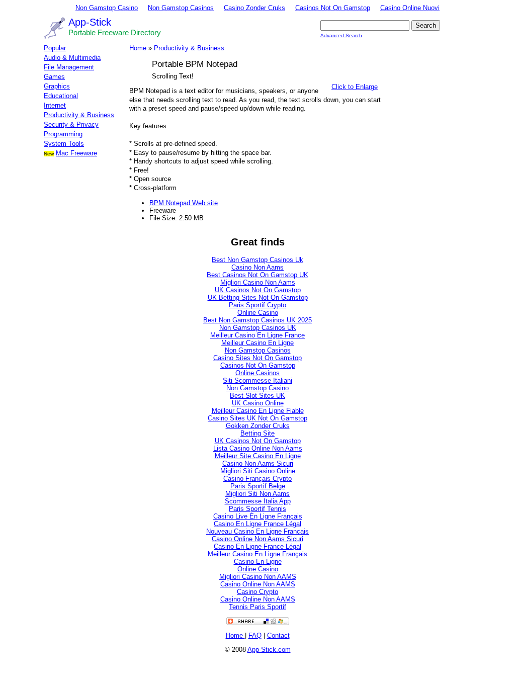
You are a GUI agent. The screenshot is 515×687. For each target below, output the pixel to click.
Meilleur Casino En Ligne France (257, 335)
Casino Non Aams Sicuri (257, 463)
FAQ (255, 635)
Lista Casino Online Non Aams (257, 448)
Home (137, 48)
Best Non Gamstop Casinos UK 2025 (257, 320)
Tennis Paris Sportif (257, 607)
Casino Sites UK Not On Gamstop (257, 418)
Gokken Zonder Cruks (258, 426)
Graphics (57, 86)
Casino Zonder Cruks (254, 8)
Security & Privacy (71, 124)
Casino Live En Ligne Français (257, 516)
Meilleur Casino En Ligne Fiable (258, 410)
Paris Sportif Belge (257, 486)
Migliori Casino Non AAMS (257, 576)
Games (54, 76)
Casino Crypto (257, 591)
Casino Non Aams (257, 267)
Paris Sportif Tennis (257, 508)
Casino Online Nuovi (410, 8)
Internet (55, 105)
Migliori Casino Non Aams (257, 282)
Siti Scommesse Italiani (257, 380)
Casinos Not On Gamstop (332, 8)
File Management (69, 67)
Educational (61, 96)
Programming (63, 134)
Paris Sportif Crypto (257, 305)
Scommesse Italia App (258, 501)
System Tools (64, 143)
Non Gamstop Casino (106, 8)
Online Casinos (257, 373)
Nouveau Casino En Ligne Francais (257, 531)
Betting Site (257, 433)
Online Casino (257, 312)
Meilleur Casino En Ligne (257, 343)
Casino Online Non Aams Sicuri (257, 539)
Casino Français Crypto (257, 478)
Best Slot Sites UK (257, 395)
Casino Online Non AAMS (257, 584)
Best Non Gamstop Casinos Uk (257, 260)
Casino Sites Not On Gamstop (257, 358)
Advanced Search (341, 35)
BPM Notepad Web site (183, 203)
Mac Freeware (76, 153)
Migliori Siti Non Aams (257, 493)
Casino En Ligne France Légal (257, 524)
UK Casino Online (258, 403)
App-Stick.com (269, 649)
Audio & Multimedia (72, 57)
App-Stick (89, 22)
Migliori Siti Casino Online (257, 471)
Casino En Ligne (258, 561)
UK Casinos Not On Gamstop (258, 290)
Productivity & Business (79, 115)
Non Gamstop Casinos (181, 8)
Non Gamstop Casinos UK (257, 327)
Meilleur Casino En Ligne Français (257, 554)
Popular (55, 48)
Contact (278, 635)
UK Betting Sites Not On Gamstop (258, 297)
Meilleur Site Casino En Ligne (258, 456)
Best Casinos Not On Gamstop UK (257, 275)
